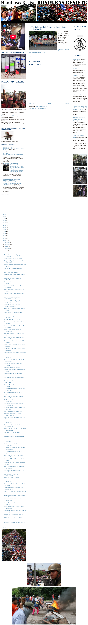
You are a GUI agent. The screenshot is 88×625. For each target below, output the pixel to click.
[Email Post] (30, 56)
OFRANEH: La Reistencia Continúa (13, 319)
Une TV (75, 69)
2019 (4, 218)
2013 (4, 231)
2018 (4, 220)
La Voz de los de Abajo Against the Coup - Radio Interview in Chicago (47, 28)
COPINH (5, 153)
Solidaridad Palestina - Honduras (12, 367)
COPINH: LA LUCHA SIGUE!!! (11, 478)
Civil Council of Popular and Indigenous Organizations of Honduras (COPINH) (80, 108)
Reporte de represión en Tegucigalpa (13, 258)
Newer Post (32, 103)
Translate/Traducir (17, 22)
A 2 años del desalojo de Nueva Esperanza (13, 154)
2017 (4, 223)
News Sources (38, 22)
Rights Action (76, 75)
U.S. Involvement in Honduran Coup (13, 411)
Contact (81, 22)
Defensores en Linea (8, 147)
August (6, 250)
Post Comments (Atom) (42, 106)
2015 (4, 227)
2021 (4, 214)
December (7, 242)
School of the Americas (78, 135)
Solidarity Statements (60, 22)
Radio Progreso (77, 59)
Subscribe (70, 22)
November (7, 244)
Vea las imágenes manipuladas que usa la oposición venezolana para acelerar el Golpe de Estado (13, 183)
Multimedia (28, 22)
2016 (4, 225)
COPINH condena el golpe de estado (13, 520)
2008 (4, 527)
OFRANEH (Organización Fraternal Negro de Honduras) (79, 119)
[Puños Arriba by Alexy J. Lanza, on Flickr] (18, 107)
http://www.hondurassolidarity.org (9, 116)
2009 (4, 240)
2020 (4, 216)
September (7, 248)
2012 (4, 233)
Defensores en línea (78, 95)
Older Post (66, 103)
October (7, 246)
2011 (4, 236)
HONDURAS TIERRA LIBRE (10, 163)
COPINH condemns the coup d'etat (13, 518)
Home (49, 103)
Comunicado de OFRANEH (11, 272)
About (6, 22)
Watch (74, 137)
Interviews (49, 22)
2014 (4, 229)
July (6, 253)
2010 (4, 238)
